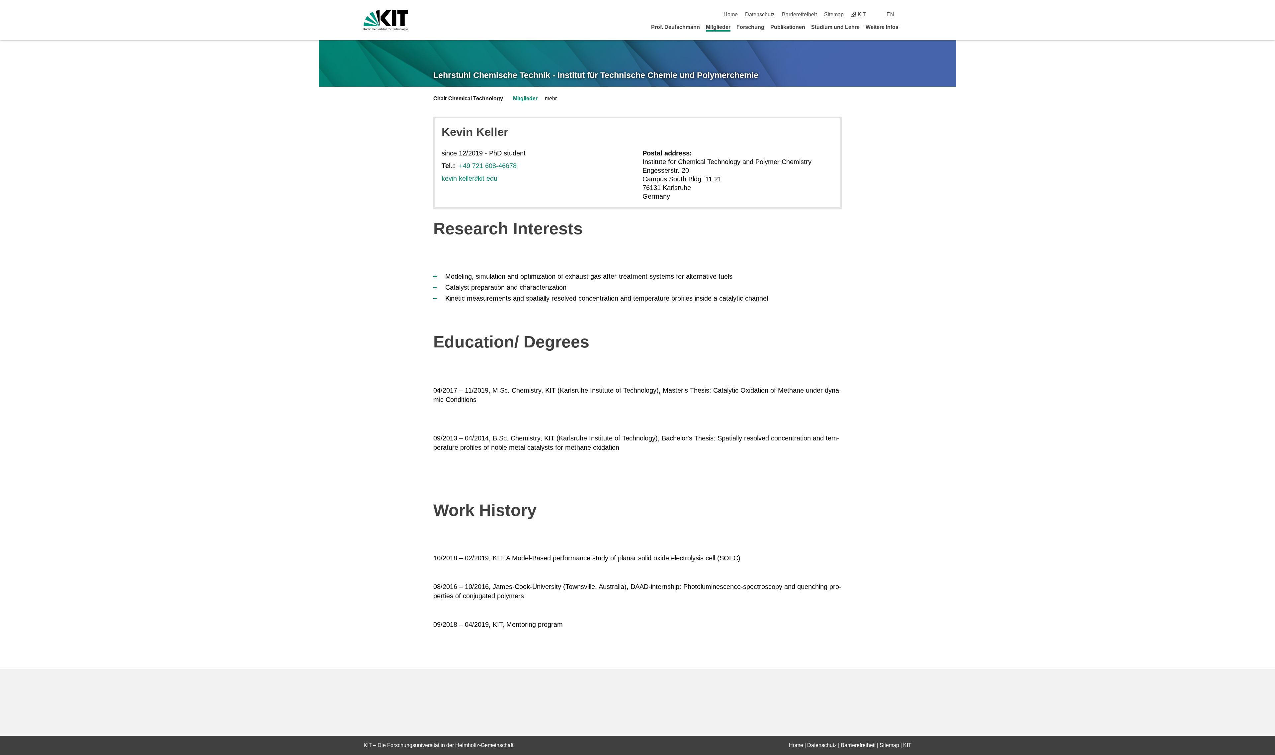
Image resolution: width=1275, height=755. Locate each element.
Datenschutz (760, 14)
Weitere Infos (882, 27)
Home (730, 14)
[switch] (908, 14)
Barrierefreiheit (799, 14)
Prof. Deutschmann (675, 27)
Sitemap (834, 14)
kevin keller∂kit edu (469, 178)
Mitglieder (718, 27)
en (890, 14)
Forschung (750, 27)
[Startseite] (909, 27)
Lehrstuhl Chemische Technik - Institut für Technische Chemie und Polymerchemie (595, 75)
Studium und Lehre (835, 27)
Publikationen (787, 27)
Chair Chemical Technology (468, 98)
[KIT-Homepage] (386, 20)
